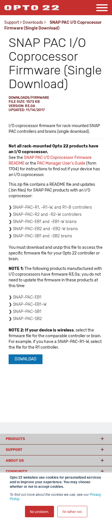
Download (25, 359)
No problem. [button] (39, 511)
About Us (15, 461)
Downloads (33, 22)
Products (15, 439)
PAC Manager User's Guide (61, 163)
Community (16, 471)
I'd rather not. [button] (72, 511)
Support (11, 22)
